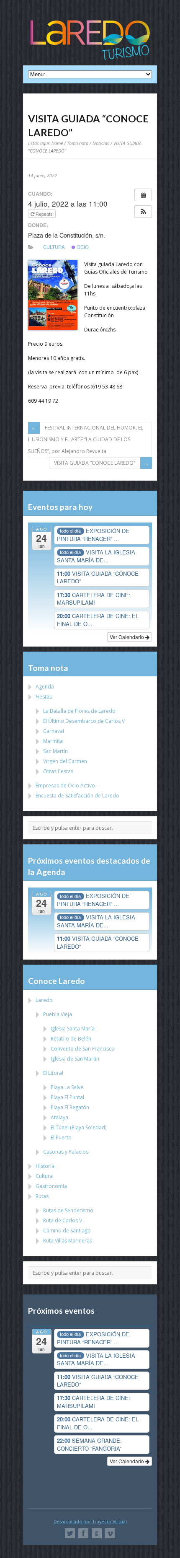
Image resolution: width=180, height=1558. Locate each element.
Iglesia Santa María (73, 1028)
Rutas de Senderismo (68, 1210)
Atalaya (59, 1117)
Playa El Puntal (67, 1097)
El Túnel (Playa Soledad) (78, 1127)
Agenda (45, 686)
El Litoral (53, 1073)
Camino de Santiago (67, 1230)
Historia (45, 1166)
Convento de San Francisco (83, 1048)
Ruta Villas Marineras (67, 1240)
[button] (143, 211)
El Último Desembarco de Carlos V (84, 721)
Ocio (82, 246)
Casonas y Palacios (65, 1151)
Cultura (54, 246)
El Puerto (61, 1137)
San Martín (55, 751)
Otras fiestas (58, 771)
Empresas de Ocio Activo (65, 785)
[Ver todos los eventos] (143, 195)
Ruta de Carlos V (62, 1220)
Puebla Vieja (57, 1014)
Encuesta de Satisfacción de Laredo (77, 795)
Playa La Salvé (67, 1087)
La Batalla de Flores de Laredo (79, 710)
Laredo (44, 1000)
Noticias (101, 143)
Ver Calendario (127, 636)
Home (57, 143)
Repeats (44, 213)
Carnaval (53, 731)
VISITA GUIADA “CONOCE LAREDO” (94, 462)
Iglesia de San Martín (75, 1058)
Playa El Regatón (70, 1107)
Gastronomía (51, 1186)
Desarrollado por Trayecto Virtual (90, 1521)
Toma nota (77, 143)
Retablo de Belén (71, 1038)
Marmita (53, 741)
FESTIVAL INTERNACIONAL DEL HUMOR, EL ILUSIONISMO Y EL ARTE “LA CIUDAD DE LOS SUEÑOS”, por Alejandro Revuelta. (85, 439)
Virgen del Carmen (65, 761)
